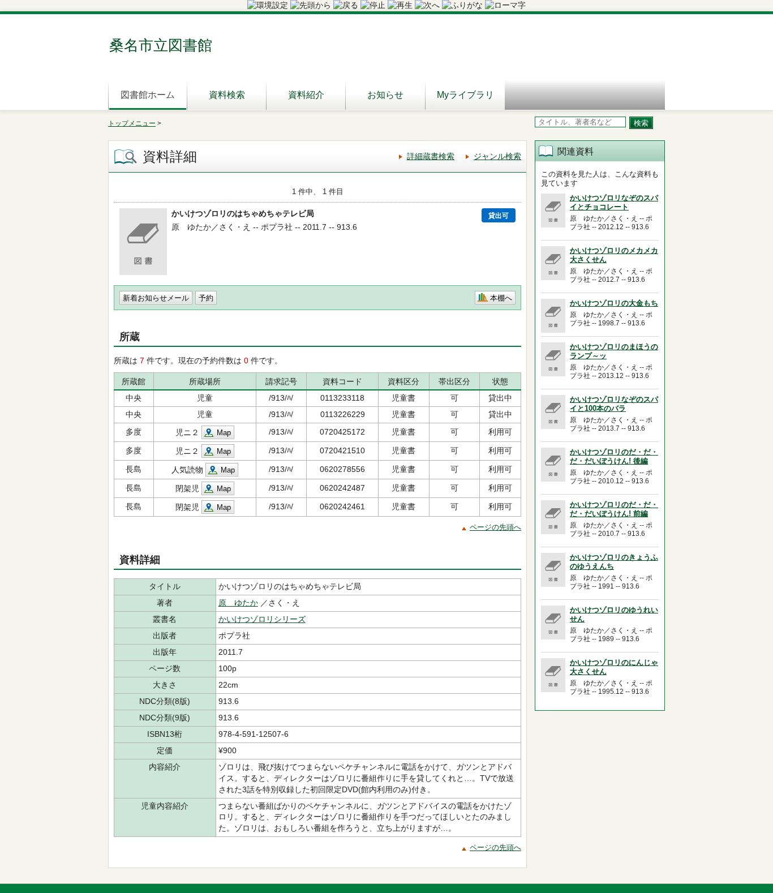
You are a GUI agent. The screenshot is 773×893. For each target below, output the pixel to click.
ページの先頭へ (495, 527)
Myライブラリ (465, 95)
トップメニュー (132, 123)
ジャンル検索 (497, 156)
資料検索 (227, 95)
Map (224, 432)
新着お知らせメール (156, 298)
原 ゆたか (238, 602)
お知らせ (385, 95)
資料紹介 (306, 95)
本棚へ (501, 298)
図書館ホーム (148, 95)
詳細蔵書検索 (430, 156)
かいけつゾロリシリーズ (262, 619)
